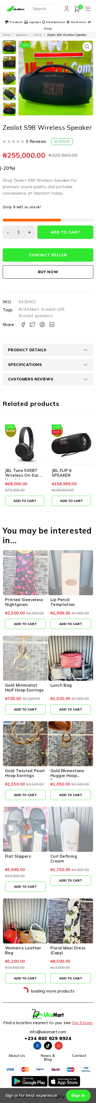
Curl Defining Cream (63, 859)
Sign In (78, 1095)
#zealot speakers (36, 315)
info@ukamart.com (48, 1031)
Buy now (48, 271)
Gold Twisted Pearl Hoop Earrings (25, 773)
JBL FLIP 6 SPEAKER (15, 473)
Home (6, 35)
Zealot (37, 35)
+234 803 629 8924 (48, 1038)
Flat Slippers (18, 856)
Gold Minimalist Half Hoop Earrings (24, 688)
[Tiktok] (48, 1046)
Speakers (21, 35)
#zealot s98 (52, 309)
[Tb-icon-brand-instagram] (59, 1046)
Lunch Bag (61, 685)
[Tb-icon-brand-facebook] (37, 1046)
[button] (87, 46)
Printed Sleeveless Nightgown (24, 602)
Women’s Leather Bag (23, 950)
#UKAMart (29, 309)
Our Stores (82, 1022)
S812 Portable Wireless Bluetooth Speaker (71, 475)
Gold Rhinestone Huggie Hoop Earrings (67, 775)
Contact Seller (48, 255)
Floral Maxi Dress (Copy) (68, 950)
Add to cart (65, 232)
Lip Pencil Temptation (62, 602)
